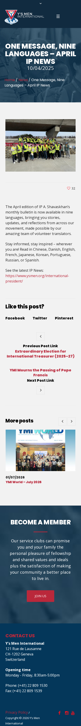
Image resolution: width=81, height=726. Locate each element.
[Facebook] (59, 713)
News (23, 79)
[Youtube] (73, 713)
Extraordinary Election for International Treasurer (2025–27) (40, 354)
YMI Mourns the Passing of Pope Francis (40, 373)
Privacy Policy (16, 712)
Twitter (40, 318)
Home (9, 79)
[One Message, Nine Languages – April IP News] (40, 144)
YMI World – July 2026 (23, 482)
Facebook (15, 318)
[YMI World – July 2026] (40, 450)
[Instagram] (67, 713)
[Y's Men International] (24, 17)
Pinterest (64, 318)
